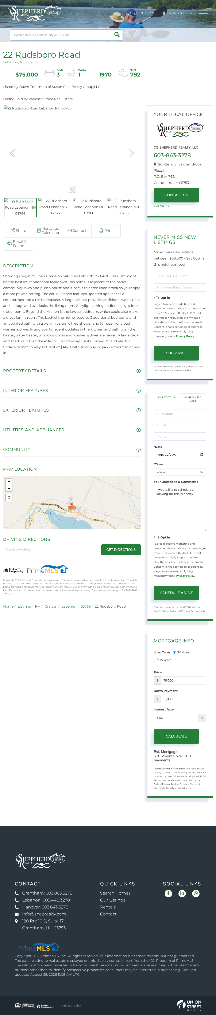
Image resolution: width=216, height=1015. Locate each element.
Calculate (176, 736)
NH (37, 607)
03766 (86, 607)
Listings (24, 607)
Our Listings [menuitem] (112, 900)
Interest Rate (164, 709)
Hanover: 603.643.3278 (45, 907)
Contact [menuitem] (108, 914)
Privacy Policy (185, 336)
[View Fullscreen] (9, 497)
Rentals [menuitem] (108, 907)
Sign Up (186, 13)
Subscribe (176, 353)
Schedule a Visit (192, 399)
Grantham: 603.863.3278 (47, 893)
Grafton (51, 607)
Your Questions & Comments (176, 482)
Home (8, 607)
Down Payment (166, 691)
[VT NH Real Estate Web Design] (189, 1005)
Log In (171, 13)
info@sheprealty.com (44, 914)
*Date (158, 447)
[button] (117, 35)
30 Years (183, 652)
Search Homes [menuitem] (115, 893)
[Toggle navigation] (203, 13)
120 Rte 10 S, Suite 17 (44, 925)
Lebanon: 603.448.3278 (46, 900)
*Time (158, 464)
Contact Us (176, 195)
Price (158, 672)
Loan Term (162, 652)
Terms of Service (190, 611)
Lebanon (69, 607)
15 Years (165, 660)
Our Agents (161, 206)
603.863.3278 (143, 13)
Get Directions (121, 550)
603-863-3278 (172, 155)
